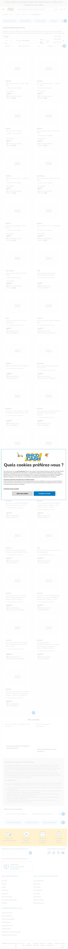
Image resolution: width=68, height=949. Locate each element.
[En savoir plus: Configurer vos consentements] (22, 493)
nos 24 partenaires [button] (20, 471)
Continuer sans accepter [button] (11, 488)
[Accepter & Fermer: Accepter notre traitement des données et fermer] (44, 493)
